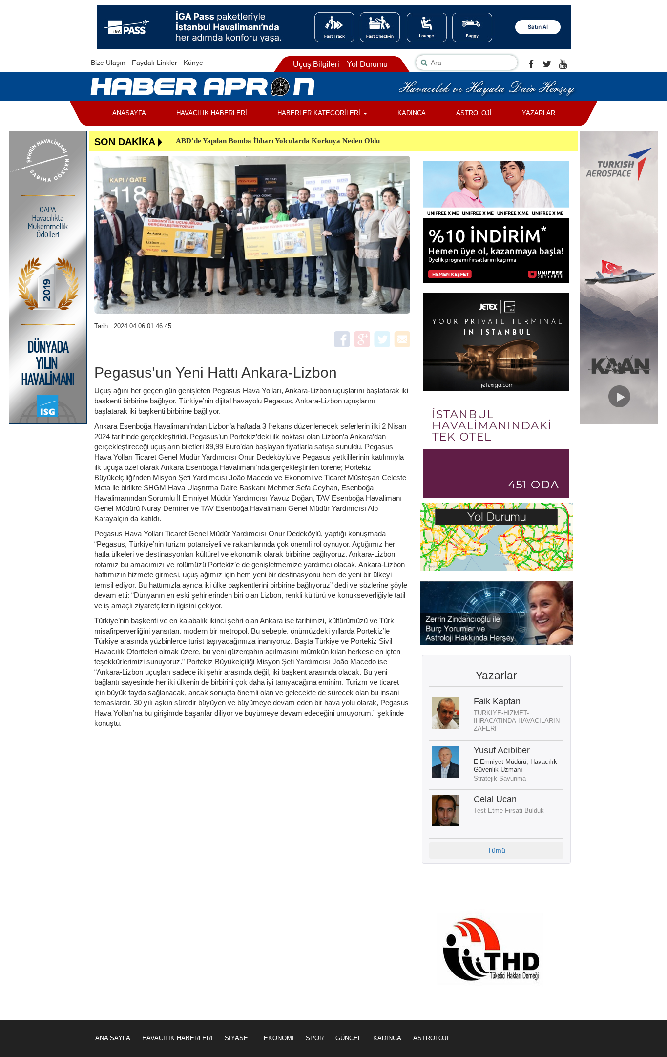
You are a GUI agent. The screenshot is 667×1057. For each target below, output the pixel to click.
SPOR (315, 1038)
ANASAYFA (129, 113)
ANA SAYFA (112, 1038)
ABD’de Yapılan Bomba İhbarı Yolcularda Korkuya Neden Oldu (278, 141)
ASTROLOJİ (474, 113)
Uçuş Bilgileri (316, 64)
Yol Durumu (367, 64)
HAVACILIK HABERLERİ (211, 113)
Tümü (496, 850)
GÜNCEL (348, 1038)
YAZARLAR (538, 113)
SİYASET (238, 1038)
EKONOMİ (279, 1038)
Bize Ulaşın (108, 62)
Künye (193, 62)
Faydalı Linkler (154, 62)
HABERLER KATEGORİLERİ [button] (319, 113)
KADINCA (411, 113)
